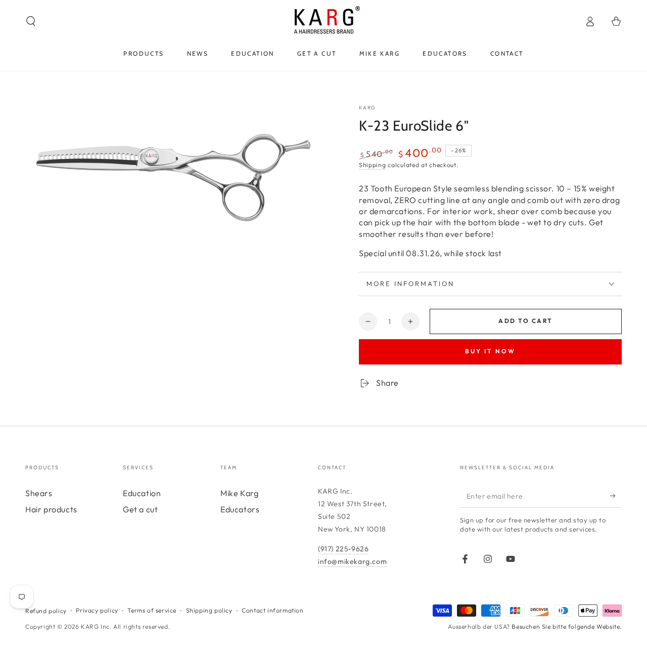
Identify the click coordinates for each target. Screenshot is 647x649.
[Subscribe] (616, 496)
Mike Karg (239, 493)
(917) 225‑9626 (343, 548)
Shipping (372, 165)
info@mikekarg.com (352, 561)
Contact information (272, 610)
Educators (239, 509)
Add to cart (525, 320)
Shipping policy (209, 610)
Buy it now (490, 351)
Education (142, 493)
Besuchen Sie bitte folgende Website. (567, 626)
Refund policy (46, 611)
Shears (39, 493)
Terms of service (151, 610)
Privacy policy (97, 610)
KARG (367, 107)
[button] (31, 21)
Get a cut (140, 509)
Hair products (51, 509)
